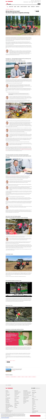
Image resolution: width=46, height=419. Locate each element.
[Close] (45, 416)
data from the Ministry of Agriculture (12, 175)
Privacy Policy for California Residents (5, 417)
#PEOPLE (8, 360)
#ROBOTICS (13, 360)
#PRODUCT (11, 360)
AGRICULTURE (7, 9)
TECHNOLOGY (11, 9)
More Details (14, 370)
